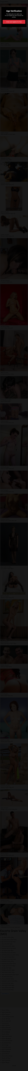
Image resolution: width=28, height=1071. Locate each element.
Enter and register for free (14, 22)
